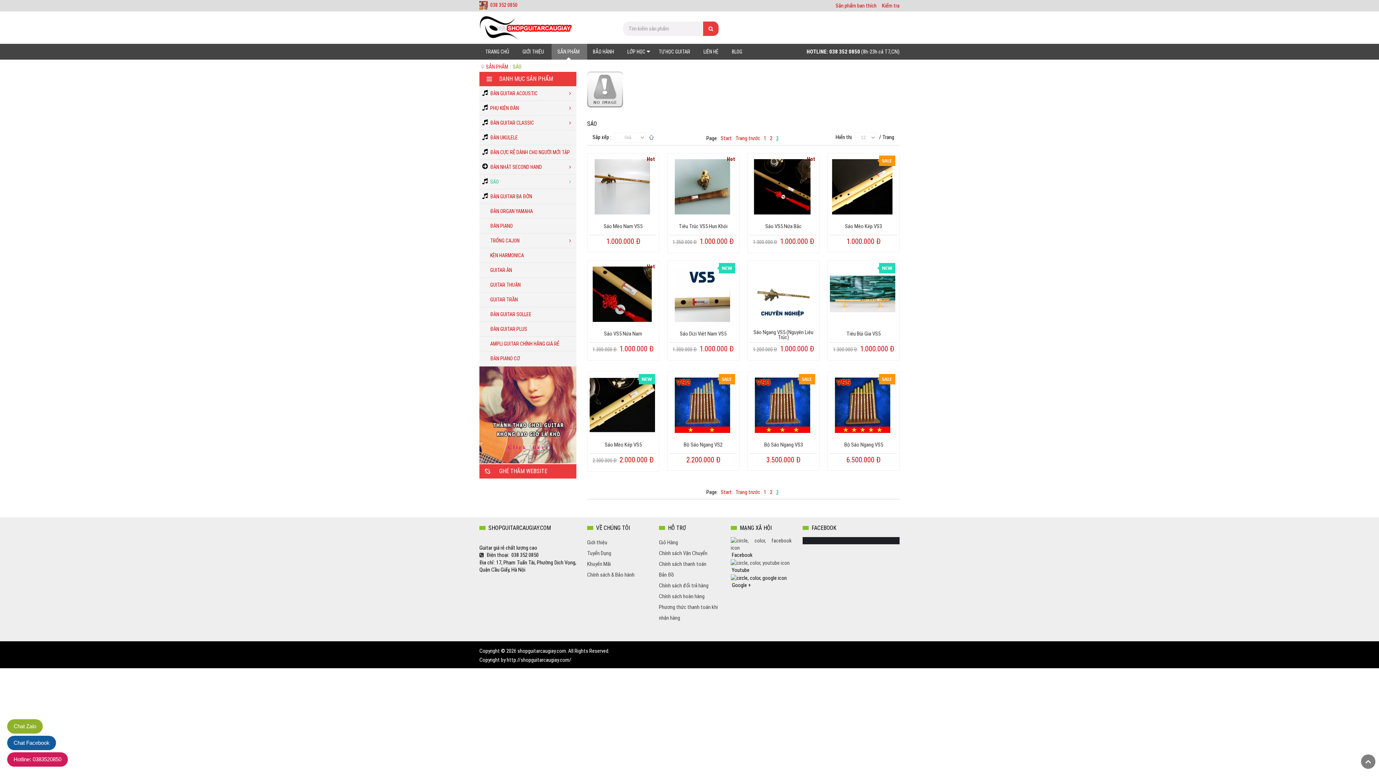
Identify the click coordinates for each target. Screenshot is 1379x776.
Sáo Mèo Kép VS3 (863, 226)
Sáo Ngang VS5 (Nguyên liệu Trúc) (783, 335)
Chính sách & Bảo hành (611, 575)
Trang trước (747, 138)
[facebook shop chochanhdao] (761, 544)
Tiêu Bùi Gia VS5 (863, 333)
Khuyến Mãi (599, 564)
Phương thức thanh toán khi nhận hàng (688, 612)
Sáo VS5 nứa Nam (623, 333)
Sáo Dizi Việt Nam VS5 (703, 333)
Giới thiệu (597, 542)
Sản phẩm (497, 67)
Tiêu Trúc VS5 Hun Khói (703, 226)
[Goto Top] (1368, 761)
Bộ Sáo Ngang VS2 (703, 444)
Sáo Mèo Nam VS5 (623, 226)
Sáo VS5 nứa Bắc (783, 226)
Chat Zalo (25, 726)
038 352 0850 (503, 5)
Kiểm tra (891, 6)
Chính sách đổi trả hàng (684, 585)
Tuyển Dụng (599, 553)
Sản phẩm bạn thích (856, 6)
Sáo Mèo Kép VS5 (623, 444)
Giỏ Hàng (668, 542)
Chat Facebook (32, 743)
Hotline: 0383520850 (37, 759)
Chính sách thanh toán (682, 564)
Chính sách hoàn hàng (682, 596)
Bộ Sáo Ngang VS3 (783, 444)
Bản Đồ (666, 575)
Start (726, 138)
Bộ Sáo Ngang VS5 (863, 444)
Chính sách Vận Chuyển (683, 553)
